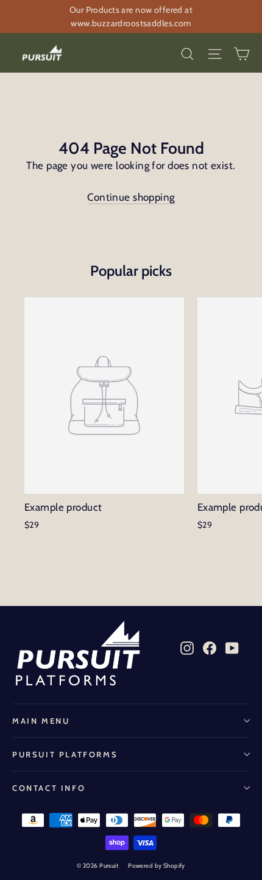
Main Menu (40, 721)
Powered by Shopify (156, 866)
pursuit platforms (65, 754)
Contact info (48, 788)
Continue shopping (130, 197)
